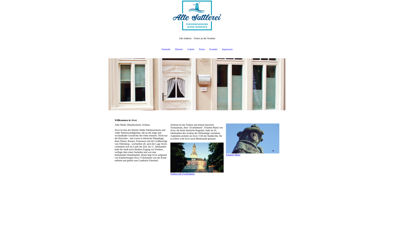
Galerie (190, 49)
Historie (179, 49)
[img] (197, 15)
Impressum (227, 49)
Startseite (166, 49)
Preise (202, 49)
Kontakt (213, 49)
